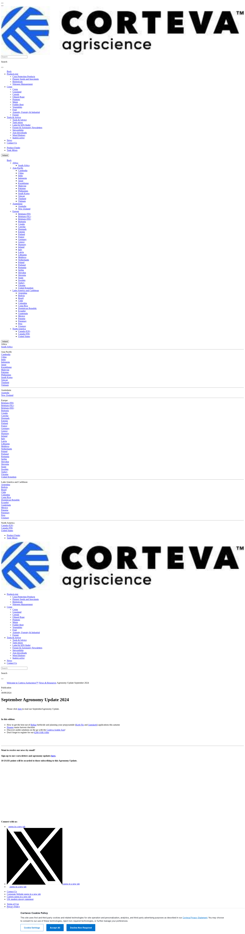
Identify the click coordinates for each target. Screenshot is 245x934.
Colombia (22, 303)
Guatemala (23, 313)
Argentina (22, 293)
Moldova (22, 257)
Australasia (17, 203)
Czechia (21, 226)
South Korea (23, 193)
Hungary (22, 244)
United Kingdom (25, 288)
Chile (20, 300)
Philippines (23, 191)
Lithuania (22, 255)
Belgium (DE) (24, 219)
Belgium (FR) (24, 214)
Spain (20, 277)
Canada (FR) (24, 334)
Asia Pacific (17, 168)
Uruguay (22, 326)
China (21, 173)
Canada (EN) (24, 331)
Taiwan (21, 196)
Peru (20, 323)
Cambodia (22, 170)
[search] (2, 67)
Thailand (22, 198)
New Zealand (24, 209)
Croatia (21, 224)
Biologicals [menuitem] (17, 81)
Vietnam (22, 201)
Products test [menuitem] (12, 74)
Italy (20, 249)
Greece (21, 242)
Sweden (21, 280)
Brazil (21, 298)
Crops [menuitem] (9, 87)
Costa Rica (23, 306)
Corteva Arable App (56, 730)
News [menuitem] (9, 140)
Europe (15, 211)
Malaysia (22, 186)
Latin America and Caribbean (25, 290)
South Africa (23, 165)
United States (24, 336)
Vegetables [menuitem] (17, 107)
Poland (21, 262)
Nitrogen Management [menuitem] (22, 84)
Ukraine (21, 285)
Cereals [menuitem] (15, 94)
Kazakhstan (23, 183)
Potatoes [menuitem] (16, 99)
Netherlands (23, 260)
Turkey (21, 283)
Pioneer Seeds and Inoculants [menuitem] (25, 79)
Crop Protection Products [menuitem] (23, 76)
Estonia (21, 232)
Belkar (34, 725)
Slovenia (22, 275)
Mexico (21, 316)
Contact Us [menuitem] (12, 143)
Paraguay (22, 321)
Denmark (22, 229)
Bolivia (21, 295)
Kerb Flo (80, 725)
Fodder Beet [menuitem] (18, 104)
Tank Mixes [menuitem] (12, 150)
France (21, 237)
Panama (21, 318)
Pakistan (22, 188)
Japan (20, 181)
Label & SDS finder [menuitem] (21, 125)
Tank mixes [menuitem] (17, 122)
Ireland (5, 155)
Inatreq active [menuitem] (18, 138)
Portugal (22, 265)
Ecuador (22, 311)
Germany (22, 239)
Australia (22, 206)
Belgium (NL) (24, 216)
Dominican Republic (27, 308)
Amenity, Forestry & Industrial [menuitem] (26, 112)
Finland (21, 234)
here (20, 709)
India (20, 175)
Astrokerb (92, 725)
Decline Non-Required (81, 928)
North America (19, 329)
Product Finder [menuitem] (13, 147)
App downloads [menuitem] (19, 132)
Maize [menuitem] (15, 102)
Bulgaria (22, 221)
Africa (15, 163)
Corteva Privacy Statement (195, 918)
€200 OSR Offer (41, 732)
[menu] (2, 3)
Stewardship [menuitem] (18, 130)
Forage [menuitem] (15, 115)
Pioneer (10, 727)
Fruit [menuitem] (14, 109)
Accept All (55, 928)
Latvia (21, 252)
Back (9, 71)
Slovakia (22, 272)
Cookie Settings (32, 928)
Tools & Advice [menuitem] (14, 117)
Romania (22, 267)
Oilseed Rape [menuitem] (18, 97)
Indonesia (22, 178)
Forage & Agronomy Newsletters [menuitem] (27, 127)
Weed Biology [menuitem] (18, 135)
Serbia (21, 270)
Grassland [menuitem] (16, 92)
